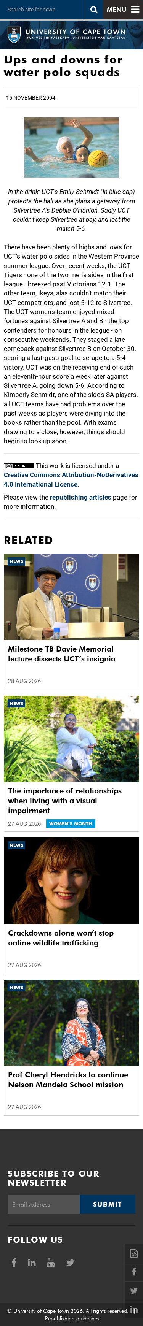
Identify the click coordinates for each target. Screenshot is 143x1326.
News (16, 561)
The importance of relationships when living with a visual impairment (65, 800)
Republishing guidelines (72, 1318)
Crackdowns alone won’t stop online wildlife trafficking (61, 937)
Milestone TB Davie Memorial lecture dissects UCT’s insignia (62, 653)
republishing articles (80, 497)
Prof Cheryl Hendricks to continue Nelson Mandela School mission (68, 1079)
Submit (107, 1204)
